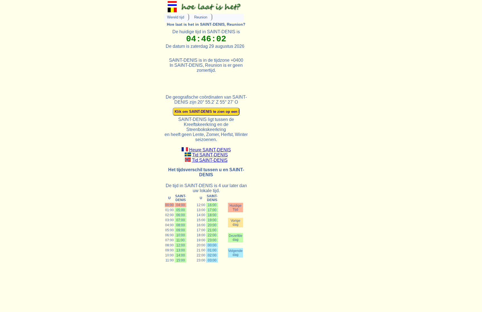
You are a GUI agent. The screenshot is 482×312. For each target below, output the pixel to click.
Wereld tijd (175, 17)
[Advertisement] (229, 81)
